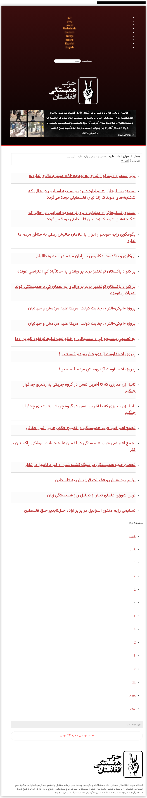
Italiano (70, 40)
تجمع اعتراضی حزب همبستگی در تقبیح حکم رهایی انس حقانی (81, 428)
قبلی (133, 550)
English (70, 48)
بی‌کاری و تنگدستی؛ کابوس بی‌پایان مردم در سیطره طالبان (86, 256)
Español (69, 44)
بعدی (132, 696)
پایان (133, 709)
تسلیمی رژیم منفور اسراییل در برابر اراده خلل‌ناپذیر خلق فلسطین (80, 510)
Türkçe (70, 36)
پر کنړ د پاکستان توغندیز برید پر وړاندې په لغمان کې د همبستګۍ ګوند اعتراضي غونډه (75, 290)
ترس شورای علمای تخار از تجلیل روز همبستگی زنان (91, 495)
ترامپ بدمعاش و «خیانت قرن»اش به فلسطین (95, 480)
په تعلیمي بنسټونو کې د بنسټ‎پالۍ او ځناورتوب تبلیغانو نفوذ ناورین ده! (75, 338)
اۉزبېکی (69, 25)
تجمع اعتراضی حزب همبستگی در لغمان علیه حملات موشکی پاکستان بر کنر (73, 446)
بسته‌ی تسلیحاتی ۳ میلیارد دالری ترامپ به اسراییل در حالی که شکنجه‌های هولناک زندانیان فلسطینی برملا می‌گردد (82, 194)
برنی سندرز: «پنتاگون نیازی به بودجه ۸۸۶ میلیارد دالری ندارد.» (82, 175)
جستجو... (87, 61)
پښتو (69, 21)
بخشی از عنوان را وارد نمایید (123, 156)
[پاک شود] (68, 157)
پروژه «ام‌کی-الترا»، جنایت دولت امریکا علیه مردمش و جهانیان (82, 308)
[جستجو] (72, 157)
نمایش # (134, 161)
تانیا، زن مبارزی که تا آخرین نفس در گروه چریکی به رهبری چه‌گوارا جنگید (79, 387)
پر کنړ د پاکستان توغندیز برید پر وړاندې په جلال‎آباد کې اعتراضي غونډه (76, 271)
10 (134, 682)
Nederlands (69, 29)
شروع (132, 536)
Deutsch (69, 33)
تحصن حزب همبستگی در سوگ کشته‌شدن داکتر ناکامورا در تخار (80, 464)
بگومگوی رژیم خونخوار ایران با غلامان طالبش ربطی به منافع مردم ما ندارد (77, 237)
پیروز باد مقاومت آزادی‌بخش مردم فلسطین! (97, 354)
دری (70, 18)
